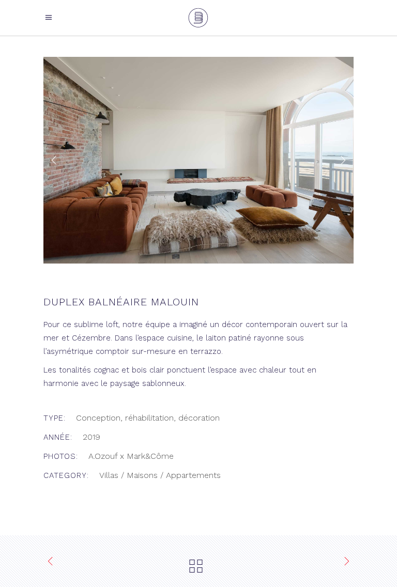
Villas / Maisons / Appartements (160, 475)
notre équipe (146, 324)
